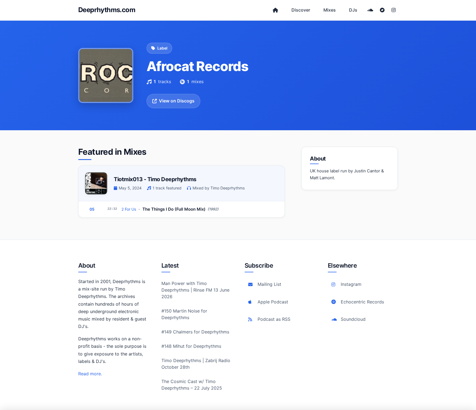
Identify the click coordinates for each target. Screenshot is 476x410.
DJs (353, 10)
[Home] (275, 10)
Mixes (329, 10)
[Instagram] (393, 10)
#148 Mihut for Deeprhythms (191, 346)
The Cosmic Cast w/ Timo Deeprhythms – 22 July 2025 (191, 385)
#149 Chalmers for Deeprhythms (195, 332)
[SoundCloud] (370, 10)
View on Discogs (176, 101)
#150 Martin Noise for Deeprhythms (184, 314)
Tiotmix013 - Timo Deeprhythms (155, 179)
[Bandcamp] (382, 10)
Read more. (90, 373)
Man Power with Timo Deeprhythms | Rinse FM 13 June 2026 (195, 290)
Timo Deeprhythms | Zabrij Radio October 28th (195, 364)
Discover (300, 10)
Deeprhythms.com (106, 10)
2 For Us (128, 209)
